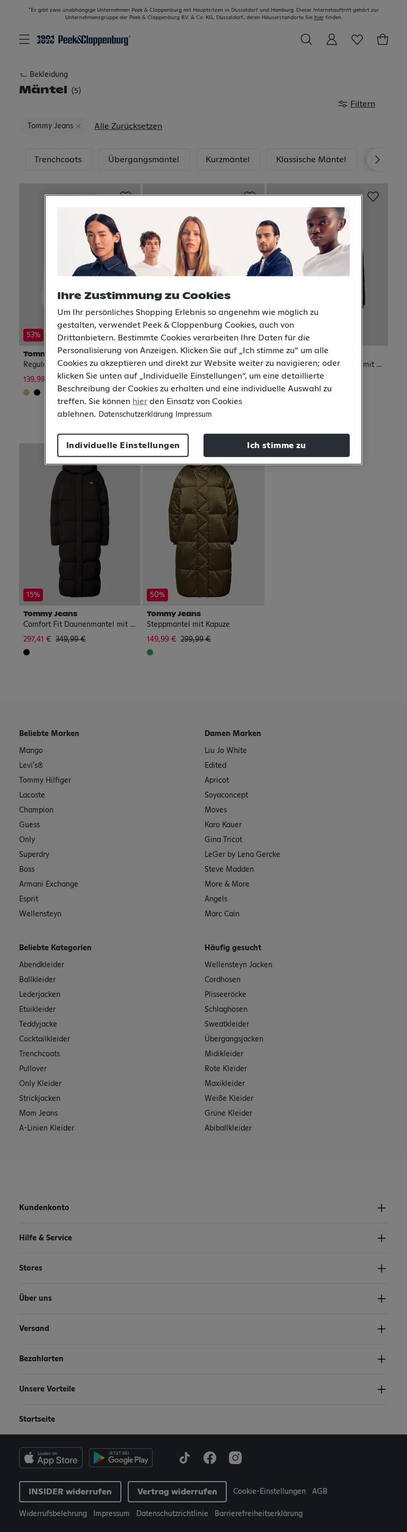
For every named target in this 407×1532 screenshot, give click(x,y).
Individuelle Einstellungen (123, 445)
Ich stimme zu (276, 445)
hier (139, 401)
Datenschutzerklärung (136, 414)
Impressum (193, 414)
